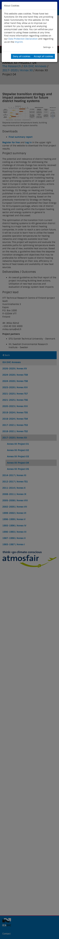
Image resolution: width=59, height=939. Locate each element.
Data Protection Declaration (23, 38)
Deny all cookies (21, 56)
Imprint (19, 42)
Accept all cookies (43, 56)
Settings (47, 47)
